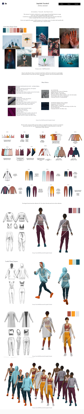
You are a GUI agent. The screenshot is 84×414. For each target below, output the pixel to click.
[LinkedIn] (6, 3)
